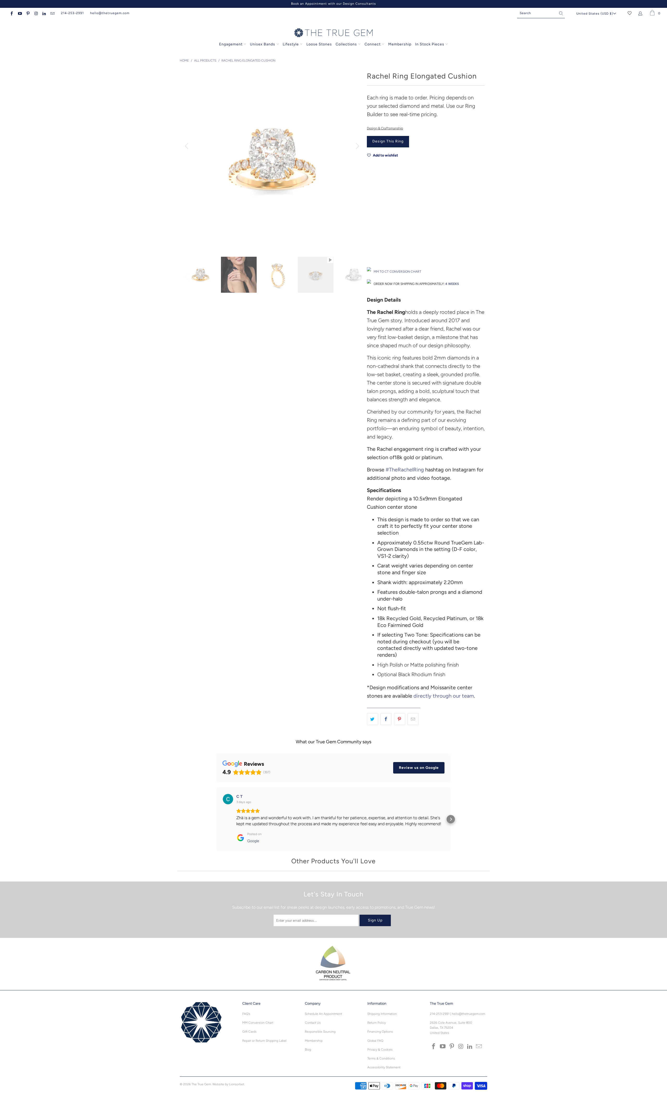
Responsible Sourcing (320, 1031)
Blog (308, 1049)
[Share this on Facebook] (386, 719)
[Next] (356, 146)
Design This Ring (388, 141)
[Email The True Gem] (52, 13)
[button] (216, 819)
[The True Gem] (333, 33)
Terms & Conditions (381, 1058)
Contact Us (313, 1023)
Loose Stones (319, 44)
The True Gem (201, 1084)
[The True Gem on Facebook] (11, 13)
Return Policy (376, 1023)
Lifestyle (291, 44)
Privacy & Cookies (380, 1049)
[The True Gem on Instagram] (36, 13)
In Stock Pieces (430, 44)
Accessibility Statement (383, 1067)
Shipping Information (382, 1014)
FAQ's (246, 1014)
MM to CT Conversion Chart (397, 271)
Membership (399, 44)
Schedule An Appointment (323, 1014)
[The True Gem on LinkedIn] (44, 13)
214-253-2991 (72, 13)
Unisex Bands (262, 44)
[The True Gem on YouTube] (19, 13)
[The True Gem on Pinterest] (28, 13)
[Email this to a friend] (413, 719)
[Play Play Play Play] (272, 159)
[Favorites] (630, 13)
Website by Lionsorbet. (228, 1084)
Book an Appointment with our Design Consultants (333, 3)
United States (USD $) (594, 13)
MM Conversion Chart (257, 1023)
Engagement (231, 44)
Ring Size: (374, 235)
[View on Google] (228, 799)
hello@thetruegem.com (109, 13)
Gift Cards (249, 1031)
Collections (347, 44)
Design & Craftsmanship (385, 128)
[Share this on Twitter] (372, 719)
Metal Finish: (376, 211)
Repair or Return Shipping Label (264, 1041)
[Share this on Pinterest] (399, 719)
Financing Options (380, 1031)
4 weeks (452, 284)
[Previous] (187, 146)
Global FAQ (375, 1041)
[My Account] (641, 13)
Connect (373, 44)
